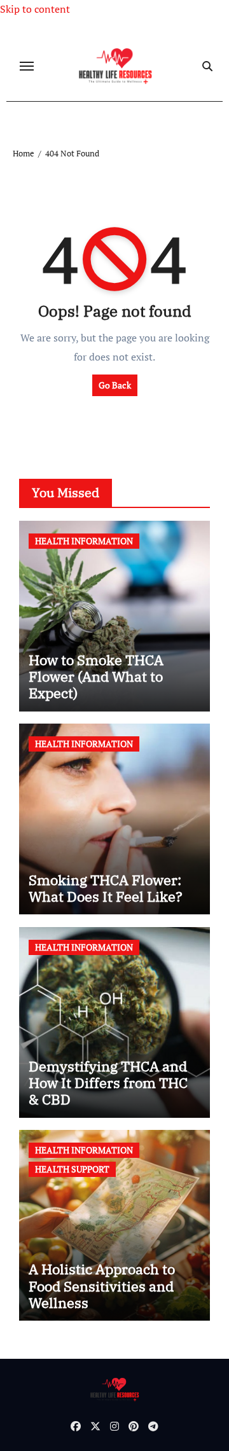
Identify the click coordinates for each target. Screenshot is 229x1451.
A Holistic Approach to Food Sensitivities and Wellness (102, 1286)
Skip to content (35, 9)
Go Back (115, 385)
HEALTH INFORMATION (84, 541)
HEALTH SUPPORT (72, 1169)
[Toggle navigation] (27, 66)
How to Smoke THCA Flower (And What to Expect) (96, 676)
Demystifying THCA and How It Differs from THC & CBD (108, 1083)
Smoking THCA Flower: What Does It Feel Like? (106, 887)
